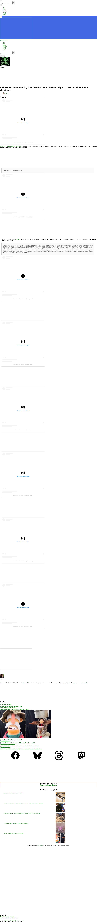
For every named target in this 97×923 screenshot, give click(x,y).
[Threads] (4, 97)
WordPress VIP (21, 920)
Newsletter (5, 46)
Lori (1, 682)
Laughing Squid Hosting (48, 785)
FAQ (4, 43)
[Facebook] (1, 97)
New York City (26, 682)
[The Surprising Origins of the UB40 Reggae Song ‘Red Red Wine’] (8, 707)
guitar (69, 682)
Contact (4, 49)
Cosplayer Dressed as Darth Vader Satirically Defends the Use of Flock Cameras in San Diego (21, 748)
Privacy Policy (3, 916)
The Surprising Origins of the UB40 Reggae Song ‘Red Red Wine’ (15, 709)
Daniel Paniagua (10, 146)
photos (75, 682)
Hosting (4, 45)
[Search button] (13, 52)
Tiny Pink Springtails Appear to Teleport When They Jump (16, 823)
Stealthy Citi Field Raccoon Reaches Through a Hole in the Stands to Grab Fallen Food (19, 745)
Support (4, 48)
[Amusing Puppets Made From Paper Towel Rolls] (25, 738)
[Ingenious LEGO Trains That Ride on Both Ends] (5, 704)
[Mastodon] (81, 760)
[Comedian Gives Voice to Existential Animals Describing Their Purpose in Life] (5, 741)
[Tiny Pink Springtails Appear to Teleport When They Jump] (60, 832)
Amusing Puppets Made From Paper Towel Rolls (11, 739)
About (4, 42)
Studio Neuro (18, 146)
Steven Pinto (2, 146)
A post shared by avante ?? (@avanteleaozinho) (23, 142)
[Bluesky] (2, 97)
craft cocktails (84, 682)
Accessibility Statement (5, 917)
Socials (4, 47)
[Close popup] (1, 17)
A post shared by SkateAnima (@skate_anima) (23, 298)
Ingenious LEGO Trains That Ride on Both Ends (11, 706)
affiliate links (40, 845)
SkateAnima (17, 239)
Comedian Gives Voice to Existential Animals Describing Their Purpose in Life (17, 742)
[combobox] (6, 53)
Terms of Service (10, 916)
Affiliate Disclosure (14, 917)
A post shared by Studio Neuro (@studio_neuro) (23, 216)
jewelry (62, 682)
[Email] (5, 97)
